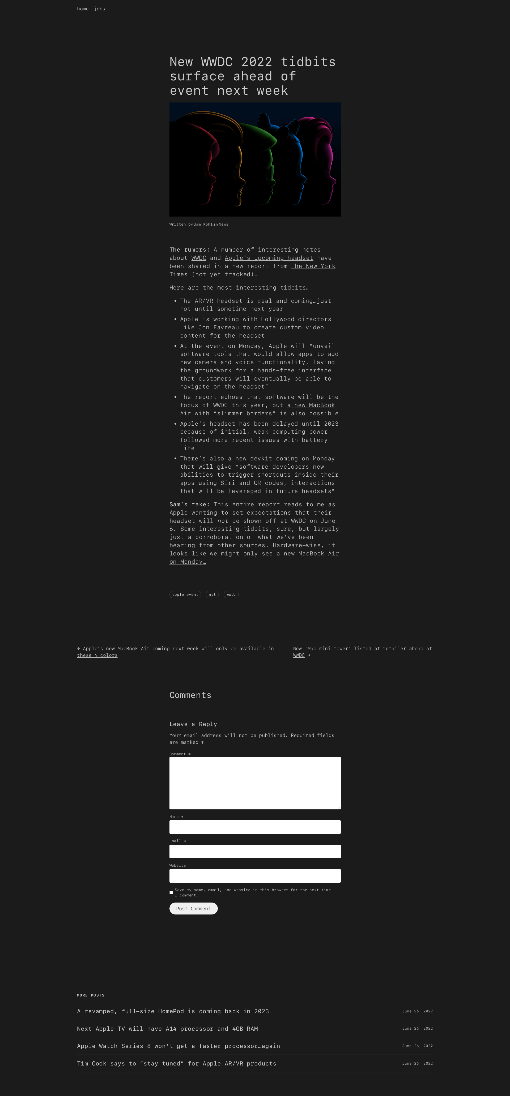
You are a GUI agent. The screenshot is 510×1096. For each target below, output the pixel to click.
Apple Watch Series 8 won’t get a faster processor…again (178, 1046)
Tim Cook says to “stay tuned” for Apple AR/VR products (177, 1063)
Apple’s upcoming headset (269, 257)
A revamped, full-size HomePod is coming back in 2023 (173, 1011)
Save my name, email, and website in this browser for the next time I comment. (253, 892)
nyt (212, 594)
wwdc (231, 594)
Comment (180, 754)
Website (177, 865)
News (223, 224)
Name (176, 816)
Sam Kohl (203, 224)
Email (177, 841)
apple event (185, 594)
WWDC (199, 257)
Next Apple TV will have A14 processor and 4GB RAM (167, 1028)
